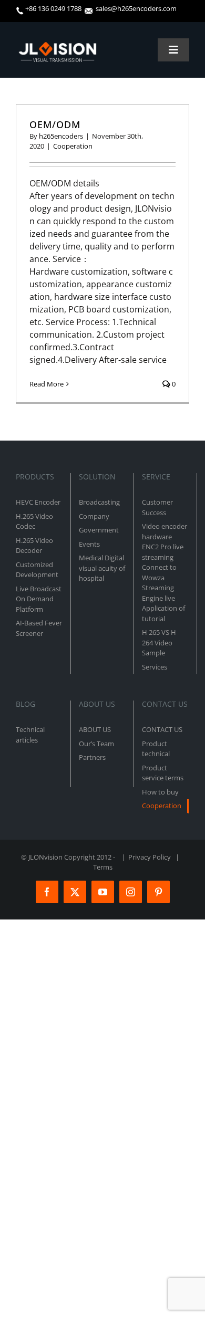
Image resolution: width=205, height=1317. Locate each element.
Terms (102, 867)
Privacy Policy (149, 857)
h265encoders (61, 136)
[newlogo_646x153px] (57, 46)
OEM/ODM (54, 124)
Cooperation (73, 146)
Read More (46, 384)
